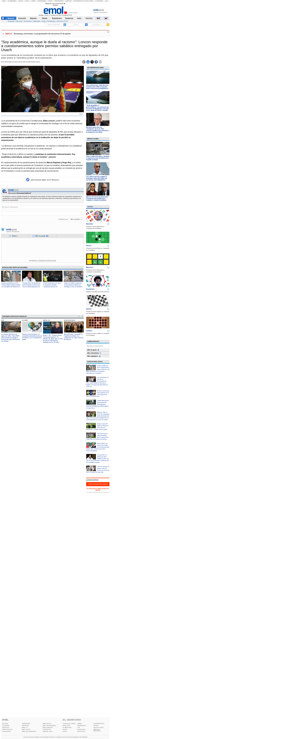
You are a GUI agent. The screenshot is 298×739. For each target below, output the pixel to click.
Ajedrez (89, 309)
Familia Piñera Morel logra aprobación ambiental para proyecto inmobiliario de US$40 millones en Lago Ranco (97, 404)
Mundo (44, 18)
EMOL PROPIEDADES (49, 725)
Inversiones (42, 1)
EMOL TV (24, 727)
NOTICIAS (5, 723)
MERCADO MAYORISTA (97, 730)
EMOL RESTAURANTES (29, 731)
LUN (78, 727)
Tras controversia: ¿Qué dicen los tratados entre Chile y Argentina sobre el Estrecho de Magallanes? (97, 86)
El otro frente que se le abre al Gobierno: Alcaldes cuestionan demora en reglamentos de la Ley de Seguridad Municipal (52, 286)
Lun (106, 1)
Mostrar (55, 5)
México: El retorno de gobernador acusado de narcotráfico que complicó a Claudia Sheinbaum (97, 198)
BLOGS (65, 729)
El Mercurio (12, 1)
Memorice (89, 267)
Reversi (88, 245)
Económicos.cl (79, 1)
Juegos (90, 207)
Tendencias (69, 18)
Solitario (89, 331)
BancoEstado (69, 320)
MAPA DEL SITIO (47, 731)
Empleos (68, 1)
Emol (4, 1)
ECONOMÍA (5, 725)
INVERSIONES (81, 725)
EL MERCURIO (67, 727)
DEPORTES (5, 727)
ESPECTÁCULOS (7, 729)
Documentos (28, 21)
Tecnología (10, 21)
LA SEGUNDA (81, 729)
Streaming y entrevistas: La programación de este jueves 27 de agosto (42, 34)
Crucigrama (90, 289)
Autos (50, 1)
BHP (2, 320)
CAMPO (79, 723)
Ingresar (96, 12)
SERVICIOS (25, 725)
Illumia (25, 320)
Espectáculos (57, 18)
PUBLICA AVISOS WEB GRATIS (98, 484)
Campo (33, 1)
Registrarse (103, 12)
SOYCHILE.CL (81, 731)
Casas (91, 1)
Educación (19, 21)
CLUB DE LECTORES (69, 723)
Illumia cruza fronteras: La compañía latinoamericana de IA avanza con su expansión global (32, 336)
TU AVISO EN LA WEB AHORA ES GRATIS (98, 489)
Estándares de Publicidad (80, 737)
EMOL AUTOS (47, 723)
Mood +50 (46, 320)
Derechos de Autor (28, 737)
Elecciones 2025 (62, 21)
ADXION (95, 725)
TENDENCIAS (26, 723)
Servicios (89, 18)
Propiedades (59, 1)
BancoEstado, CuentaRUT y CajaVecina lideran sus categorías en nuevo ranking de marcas (73, 336)
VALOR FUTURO (98, 727)
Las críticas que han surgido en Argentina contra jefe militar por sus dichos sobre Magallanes (96, 178)
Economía (22, 18)
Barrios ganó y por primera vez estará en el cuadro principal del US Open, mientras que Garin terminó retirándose (97, 447)
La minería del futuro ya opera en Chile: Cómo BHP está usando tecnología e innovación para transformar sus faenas (10, 337)
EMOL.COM (66, 725)
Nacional (11, 18)
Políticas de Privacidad (41, 737)
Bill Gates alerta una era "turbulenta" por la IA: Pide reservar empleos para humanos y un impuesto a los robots (97, 129)
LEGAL (65, 731)
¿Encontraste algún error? (44, 180)
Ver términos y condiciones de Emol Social (42, 261)
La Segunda (99, 1)
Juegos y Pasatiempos (48, 21)
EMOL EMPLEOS (48, 727)
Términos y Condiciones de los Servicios (60, 737)
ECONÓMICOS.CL (98, 723)
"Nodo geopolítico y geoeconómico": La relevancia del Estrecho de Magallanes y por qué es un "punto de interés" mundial (97, 108)
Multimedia (36, 21)
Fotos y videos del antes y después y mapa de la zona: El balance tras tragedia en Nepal (97, 158)
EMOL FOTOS (26, 729)
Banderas (89, 224)
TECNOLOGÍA (6, 731)
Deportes (33, 18)
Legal (27, 1)
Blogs (21, 1)
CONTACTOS (47, 729)
